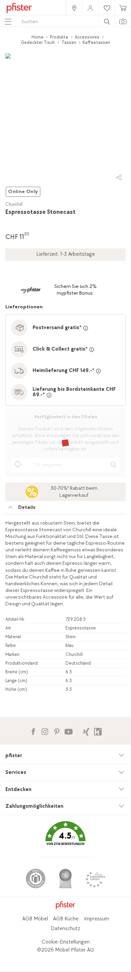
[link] (74, 8)
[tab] (65, 509)
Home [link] (38, 37)
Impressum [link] (96, 919)
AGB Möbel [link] (35, 919)
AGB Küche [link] (66, 919)
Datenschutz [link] (65, 928)
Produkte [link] (59, 37)
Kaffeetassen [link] (96, 42)
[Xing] (86, 731)
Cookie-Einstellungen (66, 942)
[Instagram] (45, 731)
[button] (65, 838)
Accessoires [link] (87, 37)
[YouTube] (68, 731)
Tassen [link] (68, 42)
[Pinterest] (56, 731)
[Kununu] (98, 731)
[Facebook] (33, 731)
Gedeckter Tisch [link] (38, 42)
